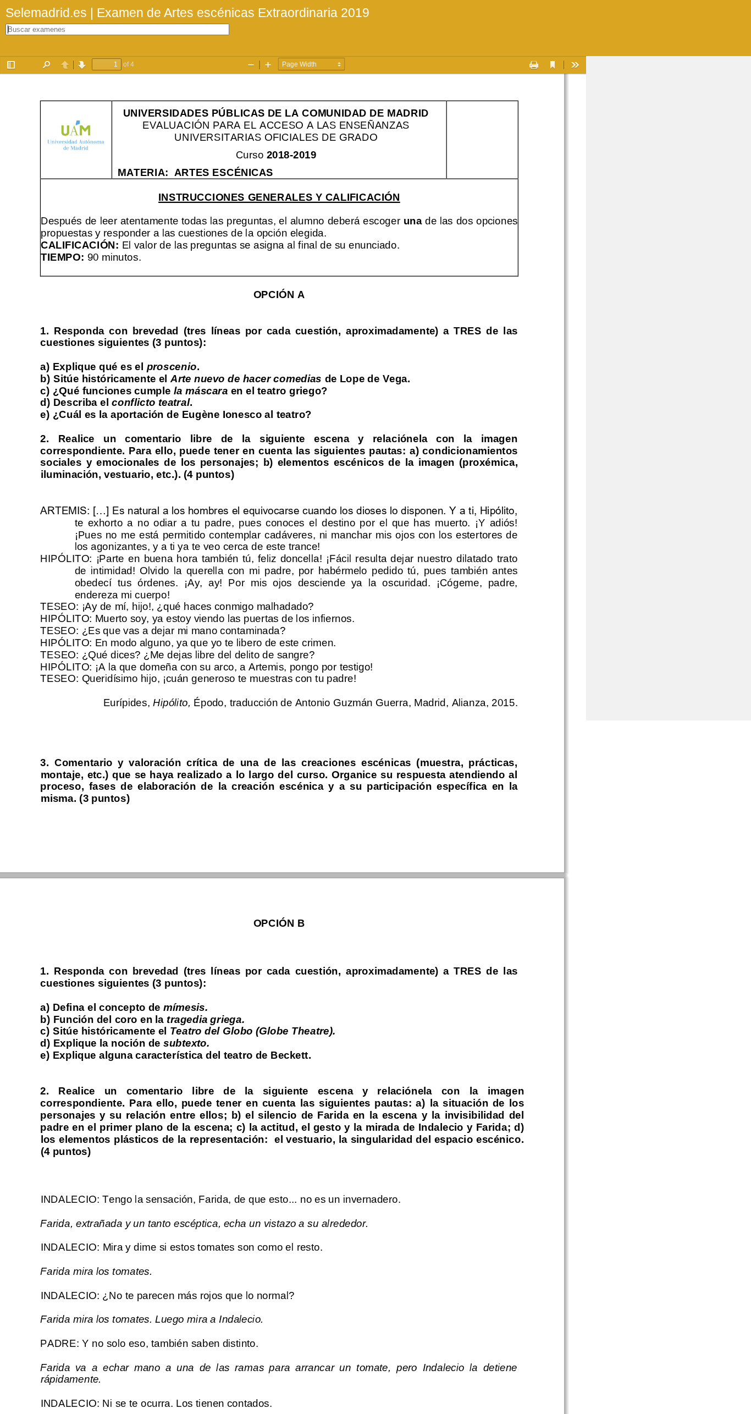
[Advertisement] (668, 221)
